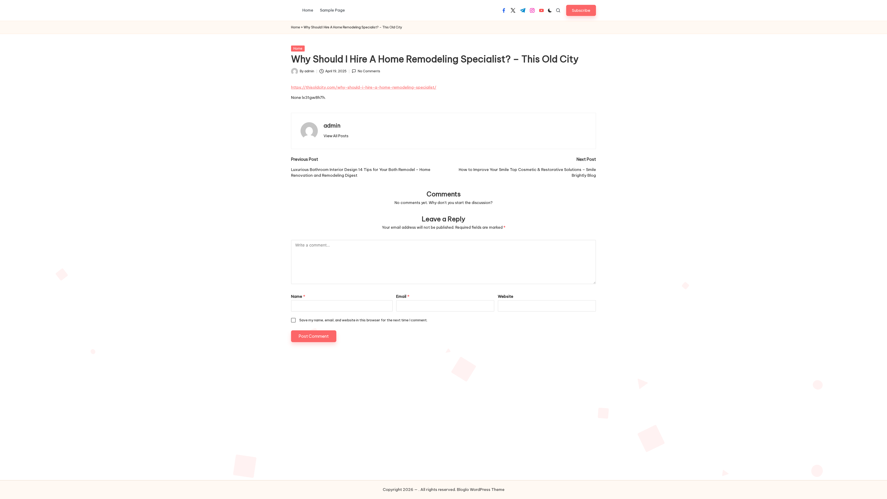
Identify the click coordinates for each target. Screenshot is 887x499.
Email (402, 296)
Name (298, 296)
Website (505, 296)
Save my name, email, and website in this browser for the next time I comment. (363, 320)
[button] (581, 10)
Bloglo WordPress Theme (480, 489)
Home (295, 27)
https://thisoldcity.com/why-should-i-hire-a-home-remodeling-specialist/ (363, 87)
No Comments (369, 71)
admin (332, 125)
